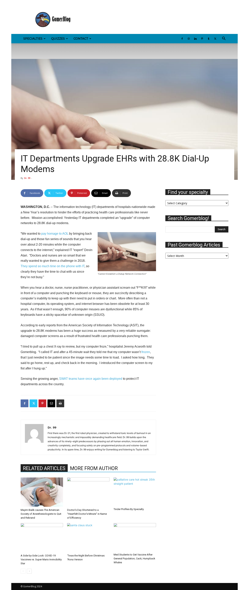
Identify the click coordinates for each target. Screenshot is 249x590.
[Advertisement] (157, 19)
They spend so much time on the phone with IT (52, 266)
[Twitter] (56, 2)
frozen (145, 352)
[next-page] (29, 571)
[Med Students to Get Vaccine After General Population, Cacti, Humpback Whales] (135, 537)
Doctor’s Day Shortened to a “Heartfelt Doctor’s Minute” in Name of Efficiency (87, 513)
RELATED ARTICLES (44, 468)
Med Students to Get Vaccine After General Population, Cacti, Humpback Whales (134, 558)
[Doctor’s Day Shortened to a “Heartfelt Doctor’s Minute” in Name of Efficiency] (88, 492)
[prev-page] (23, 571)
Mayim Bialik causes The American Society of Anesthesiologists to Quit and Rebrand (41, 513)
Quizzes (58, 38)
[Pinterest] (43, 2)
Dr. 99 (27, 178)
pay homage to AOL (54, 233)
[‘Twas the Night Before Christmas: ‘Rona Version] (88, 537)
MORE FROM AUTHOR (94, 468)
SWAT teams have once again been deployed (90, 378)
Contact (81, 38)
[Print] (60, 403)
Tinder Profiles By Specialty (129, 509)
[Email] (51, 403)
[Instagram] (30, 2)
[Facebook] (23, 2)
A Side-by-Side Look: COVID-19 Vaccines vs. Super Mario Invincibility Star (41, 559)
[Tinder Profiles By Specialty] (135, 491)
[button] (223, 39)
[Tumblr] (49, 2)
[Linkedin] (36, 2)
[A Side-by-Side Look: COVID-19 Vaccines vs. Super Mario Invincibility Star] (42, 537)
